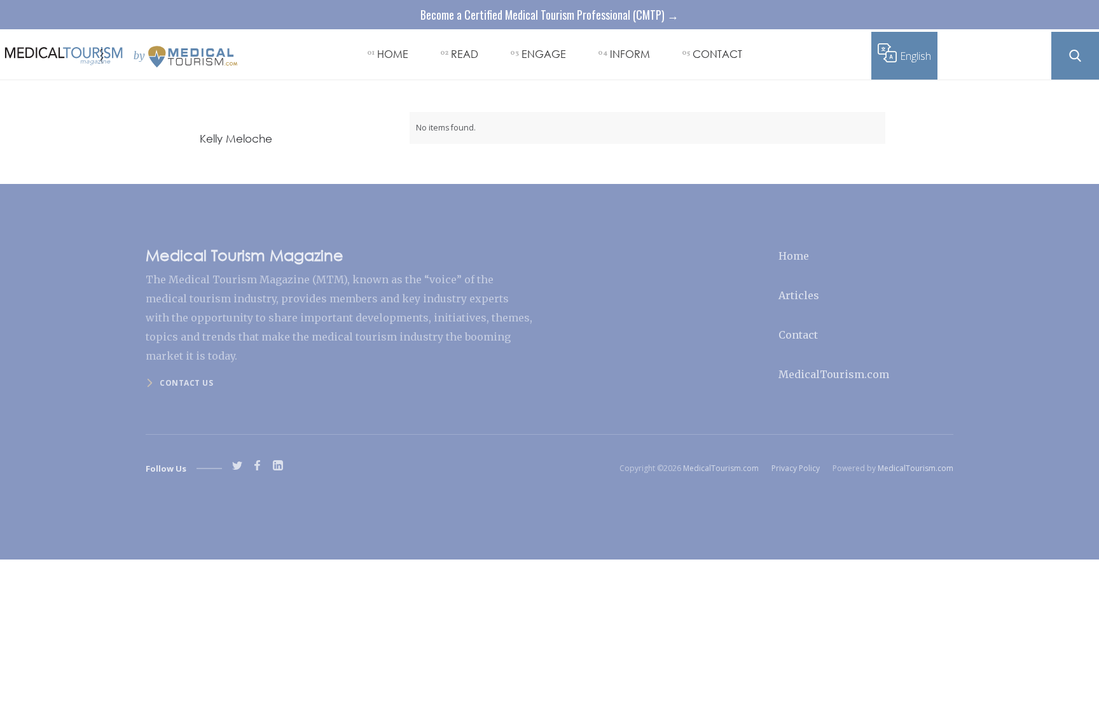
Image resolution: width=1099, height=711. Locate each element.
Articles (798, 295)
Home (793, 256)
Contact (798, 334)
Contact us (186, 382)
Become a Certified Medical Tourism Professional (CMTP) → (549, 14)
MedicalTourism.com (833, 374)
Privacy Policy (795, 468)
